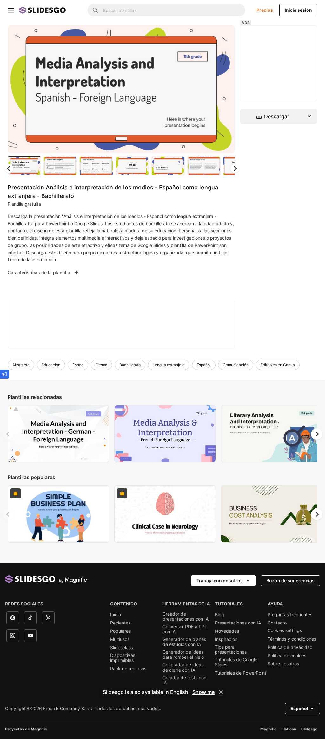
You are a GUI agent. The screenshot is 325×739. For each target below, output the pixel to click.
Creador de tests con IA (184, 680)
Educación (51, 364)
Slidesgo (309, 729)
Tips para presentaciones (231, 649)
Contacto (277, 622)
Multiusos (119, 639)
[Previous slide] (8, 434)
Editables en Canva (278, 364)
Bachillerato (130, 364)
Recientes (120, 622)
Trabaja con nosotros (219, 580)
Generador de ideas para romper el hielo (183, 655)
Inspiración (226, 639)
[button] (235, 168)
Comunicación (236, 364)
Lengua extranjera (169, 364)
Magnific (268, 729)
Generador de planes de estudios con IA (184, 642)
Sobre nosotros (283, 663)
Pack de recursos (128, 668)
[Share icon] (223, 35)
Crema (101, 364)
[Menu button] (11, 10)
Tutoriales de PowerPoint (240, 673)
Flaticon (289, 729)
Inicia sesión (298, 10)
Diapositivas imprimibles (122, 658)
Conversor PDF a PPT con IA (184, 629)
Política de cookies (287, 655)
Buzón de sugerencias (290, 580)
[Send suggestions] (4, 374)
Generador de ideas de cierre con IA (182, 667)
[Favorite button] (207, 35)
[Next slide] (225, 89)
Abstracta (21, 364)
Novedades (227, 631)
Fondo (77, 364)
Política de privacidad (290, 647)
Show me (203, 692)
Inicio (115, 614)
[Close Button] (221, 692)
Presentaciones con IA (238, 622)
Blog (219, 614)
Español (204, 364)
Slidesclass (121, 647)
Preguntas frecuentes (290, 614)
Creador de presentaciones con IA (185, 616)
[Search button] (95, 10)
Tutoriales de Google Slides (236, 662)
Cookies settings (285, 630)
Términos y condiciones (292, 639)
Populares (120, 631)
